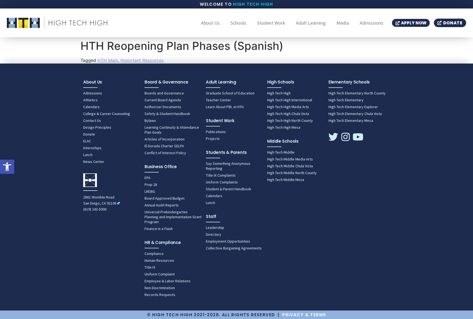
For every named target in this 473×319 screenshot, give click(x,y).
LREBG (150, 191)
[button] (7, 167)
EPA (148, 177)
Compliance (154, 253)
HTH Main (107, 60)
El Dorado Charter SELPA (164, 145)
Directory (213, 234)
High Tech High (253, 4)
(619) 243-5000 (94, 209)
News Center (93, 161)
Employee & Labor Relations (168, 280)
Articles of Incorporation (164, 139)
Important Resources (142, 60)
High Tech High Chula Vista (288, 113)
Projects (213, 138)
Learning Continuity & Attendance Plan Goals (172, 130)
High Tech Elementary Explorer (353, 106)
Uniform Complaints (222, 182)
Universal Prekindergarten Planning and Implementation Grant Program (173, 216)
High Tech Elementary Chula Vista (355, 113)
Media (342, 23)
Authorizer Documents (163, 106)
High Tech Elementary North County (357, 93)
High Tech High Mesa (283, 127)
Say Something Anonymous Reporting (228, 166)
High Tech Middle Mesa (285, 179)
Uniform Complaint (160, 274)
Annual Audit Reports (162, 205)
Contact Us (92, 120)
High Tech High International (289, 99)
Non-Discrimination (160, 287)
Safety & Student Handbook (167, 113)
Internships (92, 147)
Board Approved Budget (164, 198)
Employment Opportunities (228, 241)
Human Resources (159, 260)
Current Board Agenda (163, 99)
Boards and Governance (164, 93)
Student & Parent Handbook (228, 188)
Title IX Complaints (221, 175)
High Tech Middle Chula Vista (290, 165)
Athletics (90, 99)
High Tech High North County (290, 120)
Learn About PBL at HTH (225, 106)
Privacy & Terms (304, 315)
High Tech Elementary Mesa (350, 120)
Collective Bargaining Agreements (234, 248)
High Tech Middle (281, 152)
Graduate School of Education (230, 93)
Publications (216, 131)
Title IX (150, 267)
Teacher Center (218, 99)
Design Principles (97, 127)
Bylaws (150, 120)
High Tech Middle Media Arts (290, 159)
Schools (238, 23)
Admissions (371, 23)
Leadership (215, 227)
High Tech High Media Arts (288, 106)
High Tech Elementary (346, 99)
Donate (89, 134)
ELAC (87, 141)
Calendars (91, 106)
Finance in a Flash (159, 228)
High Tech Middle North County (292, 172)
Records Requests (160, 294)
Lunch (88, 154)
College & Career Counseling (106, 113)
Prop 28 (151, 184)
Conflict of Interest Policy (165, 152)
